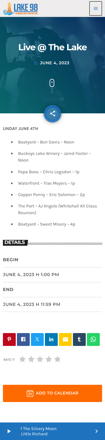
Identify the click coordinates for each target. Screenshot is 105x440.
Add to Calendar (57, 393)
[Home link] (20, 8)
